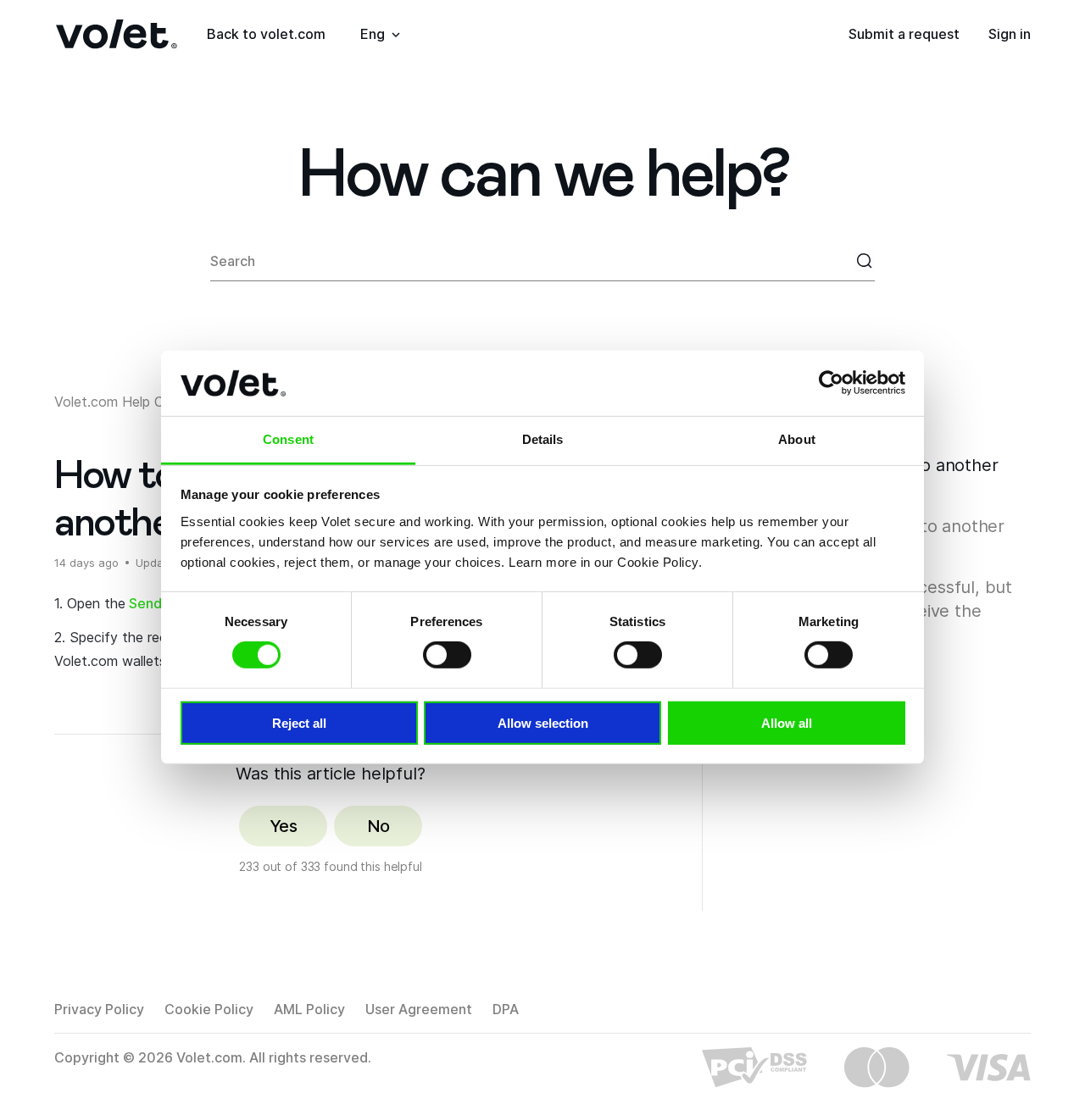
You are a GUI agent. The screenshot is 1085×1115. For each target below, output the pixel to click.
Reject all (299, 722)
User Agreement (418, 1009)
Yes (283, 826)
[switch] (447, 654)
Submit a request (904, 33)
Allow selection (543, 722)
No (378, 826)
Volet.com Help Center (125, 401)
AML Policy (309, 1009)
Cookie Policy (208, 1009)
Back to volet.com (266, 33)
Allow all (786, 722)
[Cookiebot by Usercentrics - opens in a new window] (831, 383)
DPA (505, 1009)
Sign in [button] (1009, 33)
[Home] (116, 34)
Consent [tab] (288, 439)
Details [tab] (543, 439)
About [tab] (796, 439)
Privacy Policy (99, 1009)
